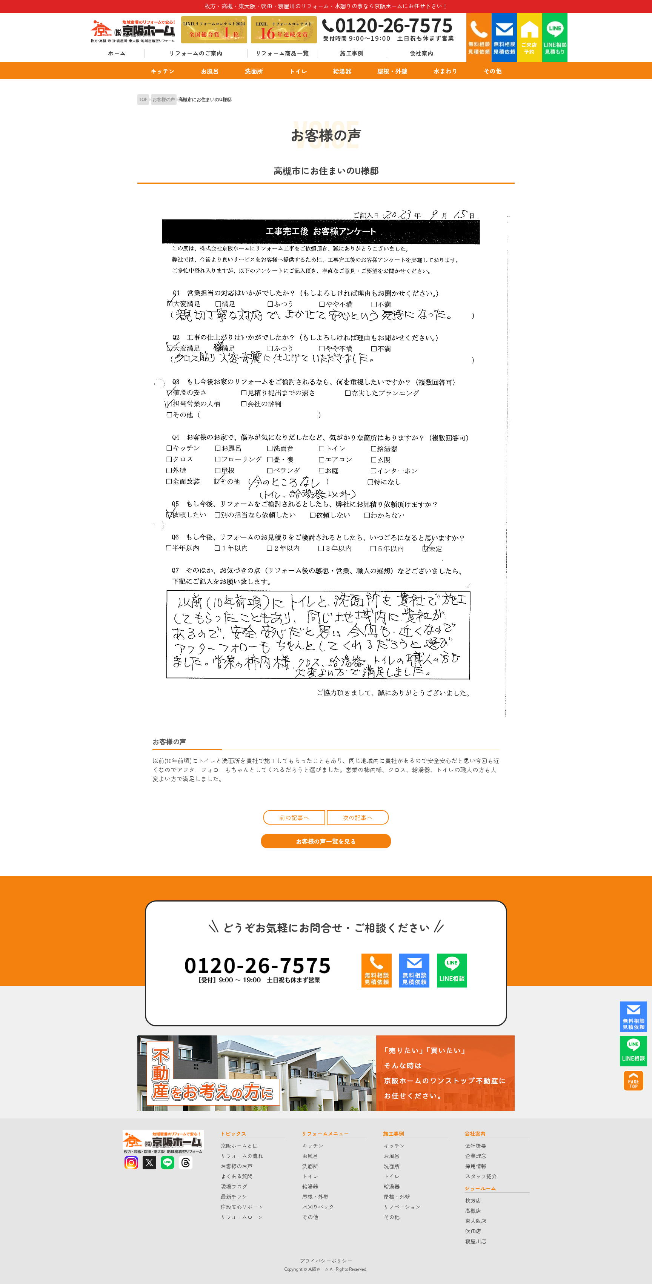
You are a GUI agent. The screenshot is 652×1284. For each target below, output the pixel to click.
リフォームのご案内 (196, 53)
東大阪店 (475, 1220)
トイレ (298, 70)
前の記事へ (294, 817)
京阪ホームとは (239, 1145)
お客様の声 (163, 99)
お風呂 (210, 70)
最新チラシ (234, 1196)
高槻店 (473, 1210)
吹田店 (473, 1231)
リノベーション (402, 1206)
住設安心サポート (242, 1206)
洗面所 (254, 70)
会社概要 (475, 1145)
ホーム (117, 53)
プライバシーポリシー (326, 1260)
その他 (493, 70)
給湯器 (342, 70)
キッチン (163, 70)
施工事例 (352, 53)
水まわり (446, 70)
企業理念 (475, 1156)
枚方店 (473, 1200)
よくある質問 (236, 1176)
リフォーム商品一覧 (282, 53)
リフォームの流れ (242, 1156)
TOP (143, 99)
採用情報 (475, 1166)
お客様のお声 (236, 1166)
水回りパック (318, 1206)
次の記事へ (358, 817)
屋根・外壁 (392, 70)
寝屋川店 (475, 1241)
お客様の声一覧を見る (326, 841)
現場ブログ (234, 1186)
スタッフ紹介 (481, 1176)
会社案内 (422, 53)
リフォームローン (242, 1217)
